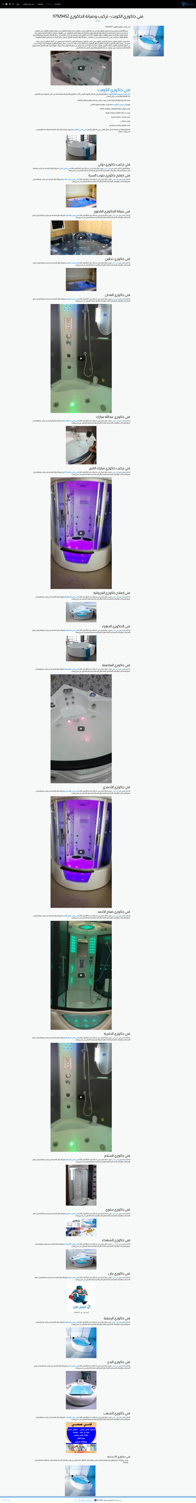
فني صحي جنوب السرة (70, 179)
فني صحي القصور (72, 215)
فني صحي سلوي (72, 1213)
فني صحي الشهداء (72, 1244)
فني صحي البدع (73, 1366)
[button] (12, 4)
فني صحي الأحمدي (72, 791)
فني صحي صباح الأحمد (71, 916)
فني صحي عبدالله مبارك (70, 421)
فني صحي (107, 168)
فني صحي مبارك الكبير (70, 472)
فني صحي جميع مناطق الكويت (119, 94)
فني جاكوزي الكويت (114, 89)
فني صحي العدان (72, 299)
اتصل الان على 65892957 (81, 1312)
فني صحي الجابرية (72, 1038)
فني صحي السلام (72, 1159)
